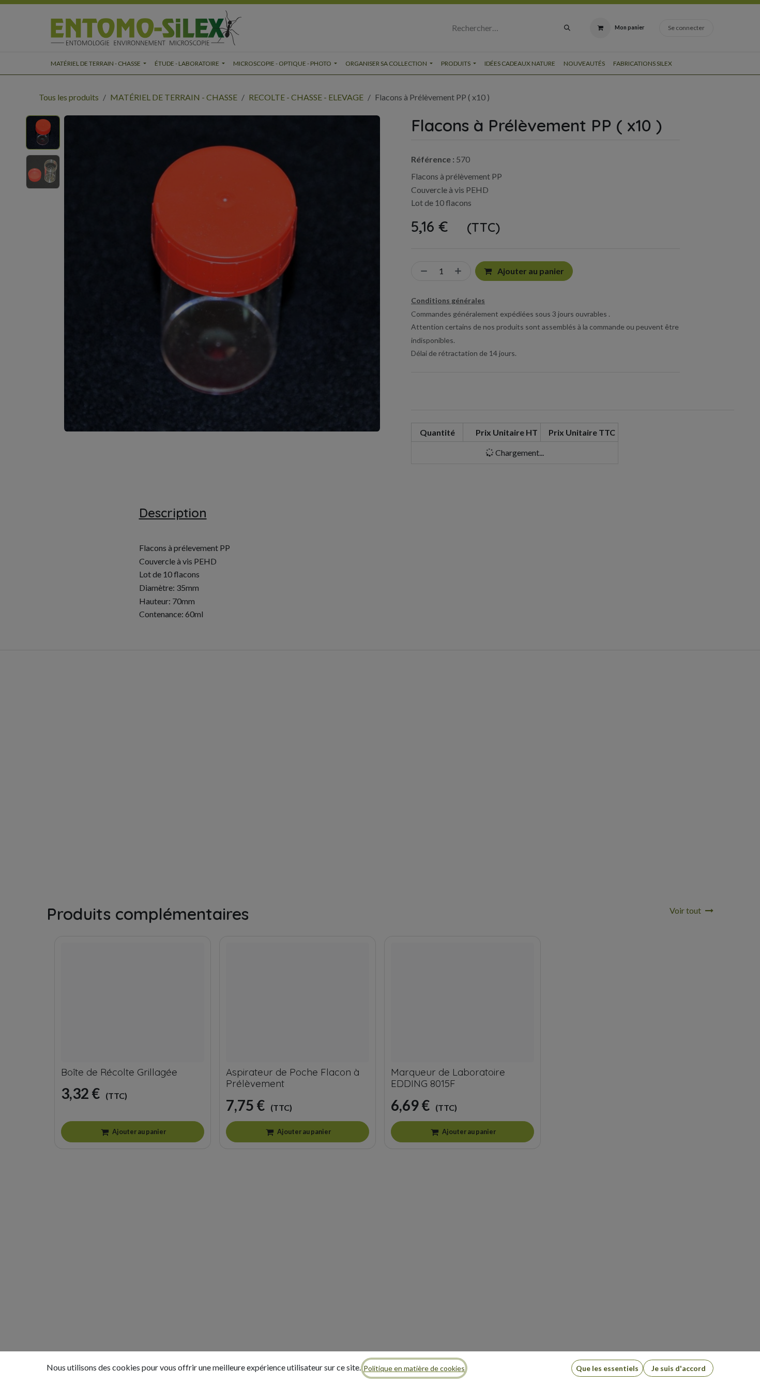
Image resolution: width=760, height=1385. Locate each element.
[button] (607, 1368)
